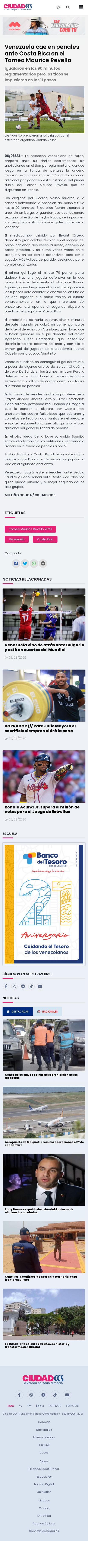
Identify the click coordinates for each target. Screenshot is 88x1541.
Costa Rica (45, 539)
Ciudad (44, 1508)
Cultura (44, 1445)
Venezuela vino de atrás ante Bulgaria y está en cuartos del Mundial (44, 647)
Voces (44, 1452)
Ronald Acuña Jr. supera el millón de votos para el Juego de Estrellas (42, 809)
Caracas (44, 1422)
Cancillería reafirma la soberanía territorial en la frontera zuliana (41, 1278)
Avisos (44, 1461)
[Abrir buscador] (67, 7)
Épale (40, 1406)
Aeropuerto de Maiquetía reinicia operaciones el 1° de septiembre (44, 1143)
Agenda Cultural (44, 1523)
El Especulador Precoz (44, 1469)
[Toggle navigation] (80, 7)
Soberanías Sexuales (44, 1531)
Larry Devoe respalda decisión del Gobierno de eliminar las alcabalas (39, 1211)
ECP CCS (72, 1406)
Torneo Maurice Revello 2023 (30, 529)
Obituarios (44, 1492)
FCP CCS (55, 1406)
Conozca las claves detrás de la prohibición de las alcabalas (41, 1076)
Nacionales (44, 1430)
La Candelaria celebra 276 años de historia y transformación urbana (37, 1345)
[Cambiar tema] (58, 7)
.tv (20, 1406)
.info (11, 1406)
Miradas (44, 1500)
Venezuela (17, 539)
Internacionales (44, 1437)
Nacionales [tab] (50, 1011)
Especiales (44, 1477)
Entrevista (44, 1516)
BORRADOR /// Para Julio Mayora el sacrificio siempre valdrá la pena (40, 728)
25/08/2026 (17, 657)
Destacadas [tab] (20, 1011)
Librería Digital (44, 1484)
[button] (44, 904)
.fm (29, 1406)
